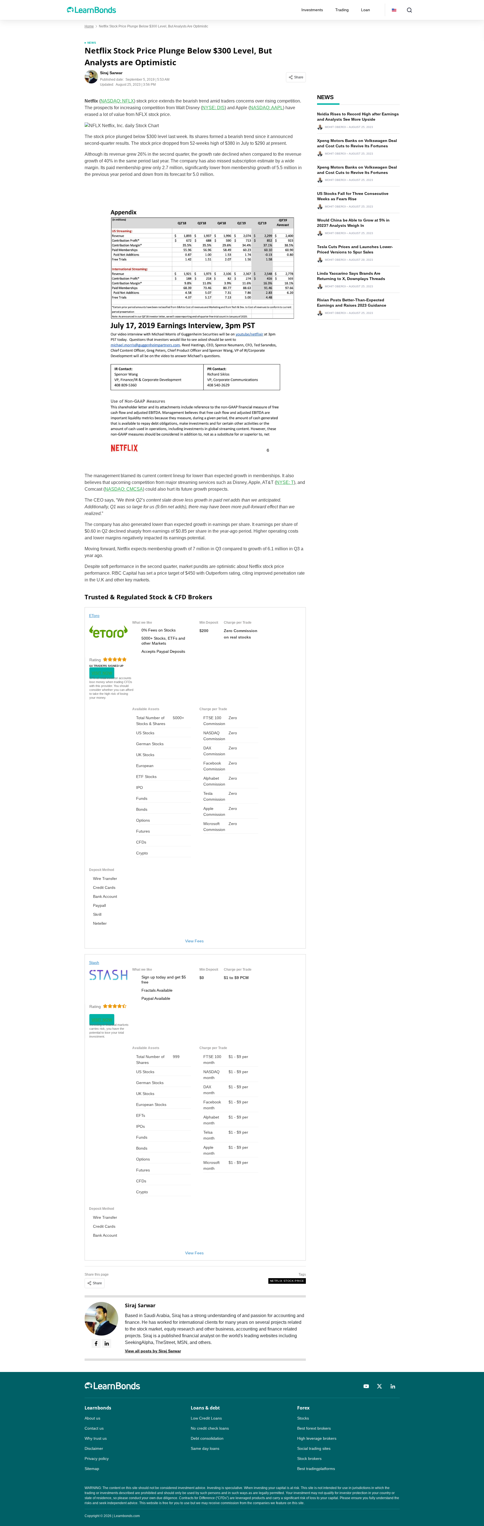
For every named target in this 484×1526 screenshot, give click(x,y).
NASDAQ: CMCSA (124, 489)
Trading (342, 10)
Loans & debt (205, 1408)
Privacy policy (97, 1458)
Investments (312, 10)
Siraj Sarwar (140, 1305)
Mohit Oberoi (335, 127)
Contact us (94, 1428)
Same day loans (205, 1448)
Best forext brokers (314, 1428)
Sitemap (92, 1468)
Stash (94, 962)
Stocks (303, 1418)
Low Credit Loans (206, 1418)
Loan (365, 10)
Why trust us (96, 1438)
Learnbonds (98, 1408)
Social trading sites (314, 1448)
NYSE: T (285, 482)
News (91, 42)
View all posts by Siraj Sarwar (153, 1351)
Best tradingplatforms (316, 1468)
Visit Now (102, 673)
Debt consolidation (207, 1438)
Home (89, 26)
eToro (94, 615)
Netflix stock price (287, 1280)
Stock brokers (309, 1458)
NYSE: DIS (213, 107)
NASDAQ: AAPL (266, 107)
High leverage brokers (316, 1438)
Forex (303, 1408)
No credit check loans (210, 1428)
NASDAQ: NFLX (117, 101)
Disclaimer (94, 1448)
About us (92, 1418)
